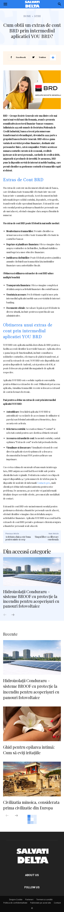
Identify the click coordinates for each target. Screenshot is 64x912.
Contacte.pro (43, 482)
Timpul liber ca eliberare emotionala (47, 538)
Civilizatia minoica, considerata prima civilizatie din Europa (31, 804)
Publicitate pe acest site (40, 902)
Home (27, 16)
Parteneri (29, 899)
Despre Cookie (15, 899)
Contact (57, 902)
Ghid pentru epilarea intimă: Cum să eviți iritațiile (29, 749)
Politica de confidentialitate (15, 902)
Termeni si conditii (44, 899)
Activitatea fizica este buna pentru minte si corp (18, 538)
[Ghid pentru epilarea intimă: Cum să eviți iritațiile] (32, 723)
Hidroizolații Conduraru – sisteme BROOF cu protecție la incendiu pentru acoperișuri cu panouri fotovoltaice (31, 599)
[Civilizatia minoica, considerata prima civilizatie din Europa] (32, 779)
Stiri (37, 16)
